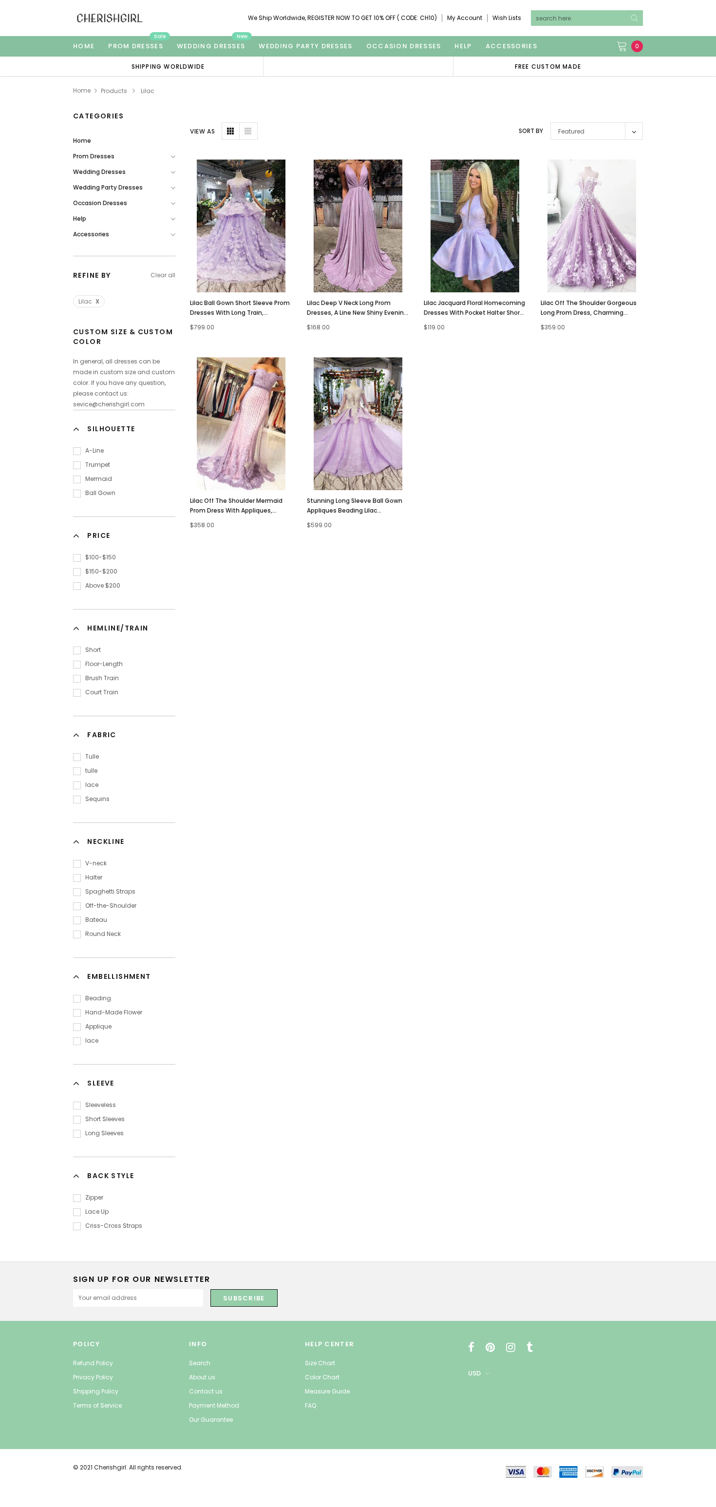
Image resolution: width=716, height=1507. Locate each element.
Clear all (163, 275)
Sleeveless (100, 1105)
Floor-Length (104, 664)
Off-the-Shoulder (110, 905)
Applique (98, 1026)
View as (202, 131)
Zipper (94, 1197)
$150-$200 (101, 571)
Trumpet (97, 464)
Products (114, 91)
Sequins (97, 799)
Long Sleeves (104, 1133)
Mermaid (98, 479)
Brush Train (102, 678)
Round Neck (103, 934)
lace (91, 785)
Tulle (92, 756)
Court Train (101, 692)
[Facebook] (471, 1347)
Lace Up (97, 1211)
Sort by (531, 131)
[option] (168, 66)
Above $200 (102, 585)
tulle (91, 770)
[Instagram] (510, 1347)
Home (82, 90)
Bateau (96, 920)
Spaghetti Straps (110, 891)
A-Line (94, 450)
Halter (93, 877)
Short (93, 650)
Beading (98, 998)
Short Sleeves (105, 1119)
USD (474, 1373)
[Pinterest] (490, 1347)
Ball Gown (100, 493)
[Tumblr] (530, 1347)
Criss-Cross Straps (113, 1225)
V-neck (96, 863)
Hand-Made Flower (113, 1012)
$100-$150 (100, 557)
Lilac (88, 301)
